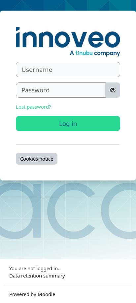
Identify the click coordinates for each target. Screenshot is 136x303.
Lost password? (33, 106)
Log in (68, 123)
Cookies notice (36, 158)
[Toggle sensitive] (112, 90)
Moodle (46, 294)
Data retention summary (37, 275)
